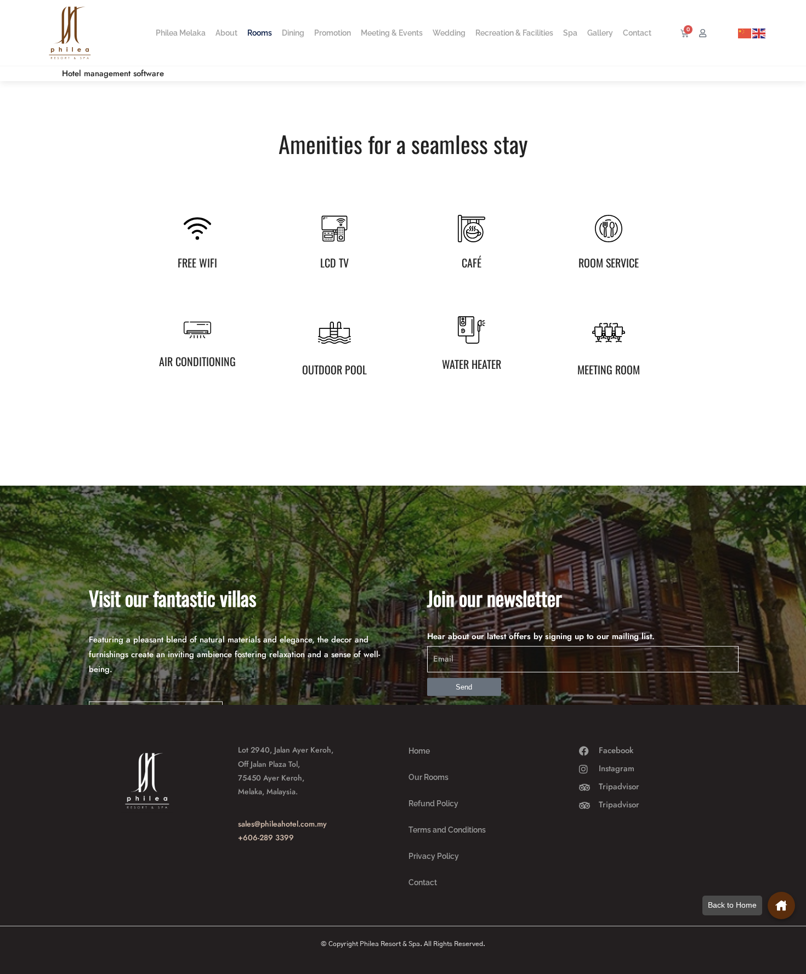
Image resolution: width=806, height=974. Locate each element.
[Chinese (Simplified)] (745, 33)
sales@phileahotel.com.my (282, 823)
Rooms (259, 33)
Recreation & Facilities (514, 33)
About (226, 33)
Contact (637, 33)
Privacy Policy (433, 856)
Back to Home (732, 905)
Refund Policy (433, 803)
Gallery (600, 33)
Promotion (332, 33)
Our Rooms (428, 777)
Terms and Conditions (447, 829)
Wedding (449, 33)
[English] (759, 33)
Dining (293, 33)
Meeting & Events (392, 33)
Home (419, 751)
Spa (570, 33)
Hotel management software (113, 73)
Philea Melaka (181, 33)
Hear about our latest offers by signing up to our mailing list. (541, 636)
